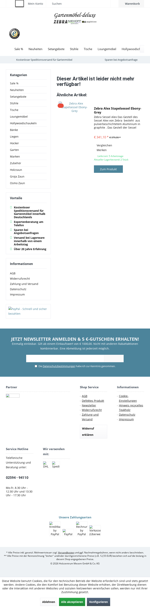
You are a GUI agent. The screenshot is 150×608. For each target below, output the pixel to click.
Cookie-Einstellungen (128, 398)
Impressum (17, 294)
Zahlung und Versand (24, 284)
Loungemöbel (19, 116)
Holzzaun (16, 170)
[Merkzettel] (114, 3)
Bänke (14, 130)
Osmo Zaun (17, 183)
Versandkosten (66, 552)
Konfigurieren (98, 602)
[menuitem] (131, 3)
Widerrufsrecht (20, 278)
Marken (15, 156)
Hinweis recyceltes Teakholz (131, 408)
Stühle (14, 103)
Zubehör (15, 163)
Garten (14, 150)
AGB (12, 273)
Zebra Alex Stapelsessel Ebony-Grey (117, 110)
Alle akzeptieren (72, 602)
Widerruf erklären (88, 432)
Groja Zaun (17, 176)
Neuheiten (17, 90)
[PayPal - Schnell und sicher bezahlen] (28, 311)
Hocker (14, 143)
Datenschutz (18, 289)
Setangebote (18, 96)
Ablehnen (48, 602)
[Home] (9, 49)
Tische (14, 110)
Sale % (14, 83)
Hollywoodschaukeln (23, 123)
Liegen (14, 136)
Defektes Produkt (93, 401)
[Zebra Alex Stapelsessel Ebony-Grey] (74, 140)
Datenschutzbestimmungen (59, 366)
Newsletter (89, 405)
